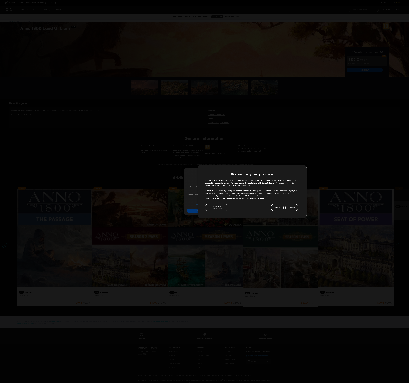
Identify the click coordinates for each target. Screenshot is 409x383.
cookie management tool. (244, 185)
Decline (277, 208)
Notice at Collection (267, 183)
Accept (291, 208)
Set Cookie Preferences (216, 207)
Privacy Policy (250, 183)
